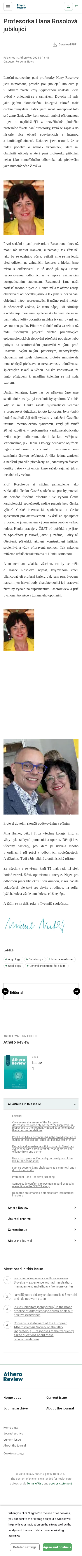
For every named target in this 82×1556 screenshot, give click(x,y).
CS (77, 6)
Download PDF (67, 44)
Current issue (17, 1230)
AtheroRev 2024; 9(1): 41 (34, 57)
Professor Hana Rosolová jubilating (33, 1176)
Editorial (16, 992)
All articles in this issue (24, 1104)
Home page (12, 1397)
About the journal (20, 1241)
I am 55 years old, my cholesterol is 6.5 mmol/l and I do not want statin (44, 1169)
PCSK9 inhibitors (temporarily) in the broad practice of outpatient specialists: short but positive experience (44, 1138)
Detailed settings (24, 1547)
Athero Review (18, 1208)
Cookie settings (13, 1454)
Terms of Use (35, 1483)
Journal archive (19, 1219)
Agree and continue (57, 1547)
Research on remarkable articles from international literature (43, 1194)
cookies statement (60, 1483)
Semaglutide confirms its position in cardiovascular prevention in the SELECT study (43, 1185)
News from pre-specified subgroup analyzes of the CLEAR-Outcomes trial (42, 1160)
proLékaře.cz (22, 8)
